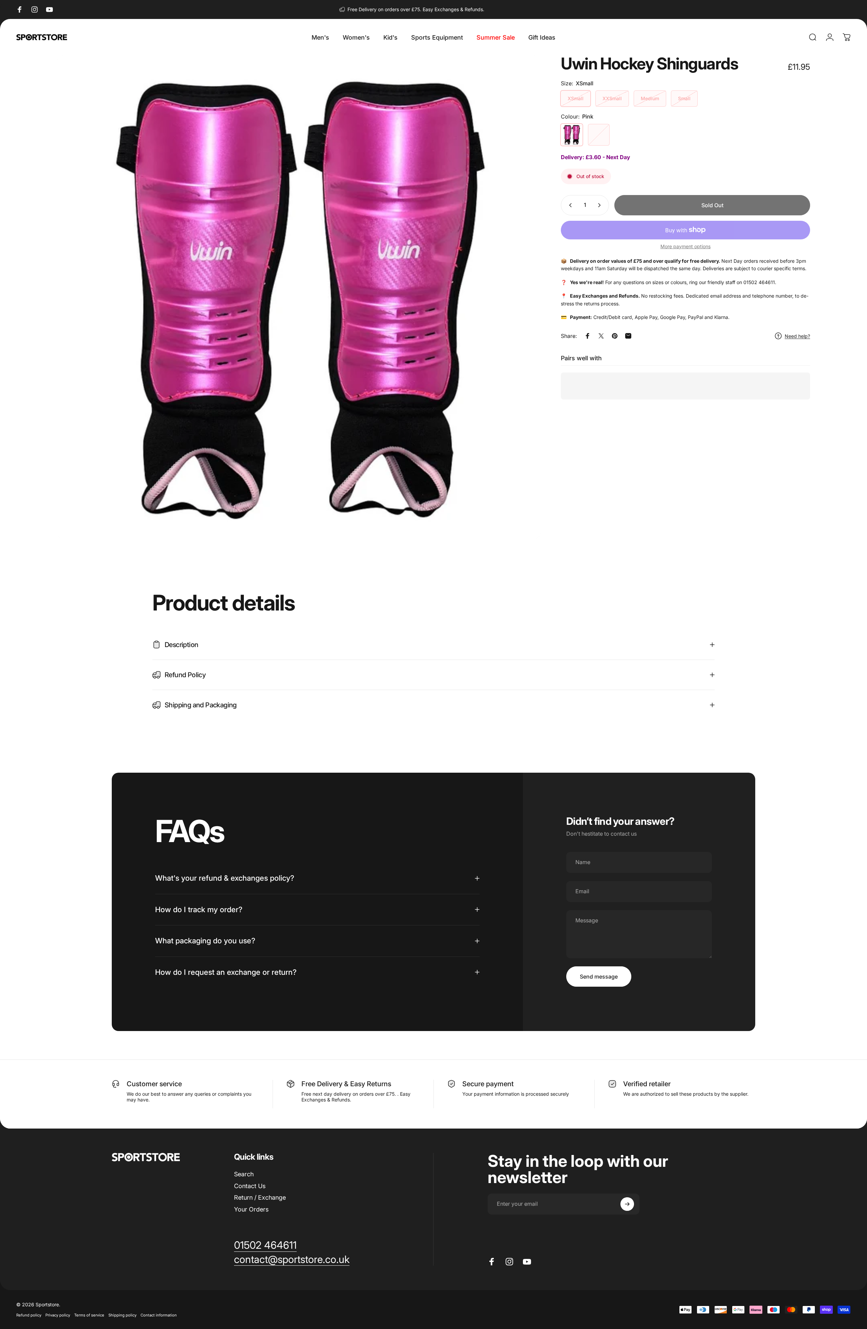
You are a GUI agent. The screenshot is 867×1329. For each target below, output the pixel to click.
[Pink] (572, 135)
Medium (650, 98)
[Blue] (599, 135)
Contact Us (250, 1185)
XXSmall (612, 98)
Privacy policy (57, 1315)
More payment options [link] (685, 246)
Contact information (159, 1315)
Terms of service (89, 1315)
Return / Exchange (260, 1197)
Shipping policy (122, 1315)
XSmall (576, 98)
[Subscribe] (627, 1204)
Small (684, 98)
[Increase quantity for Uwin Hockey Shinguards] (601, 205)
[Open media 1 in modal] (299, 297)
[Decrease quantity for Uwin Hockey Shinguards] (569, 205)
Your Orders (251, 1209)
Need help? (797, 336)
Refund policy (28, 1315)
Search (244, 1174)
